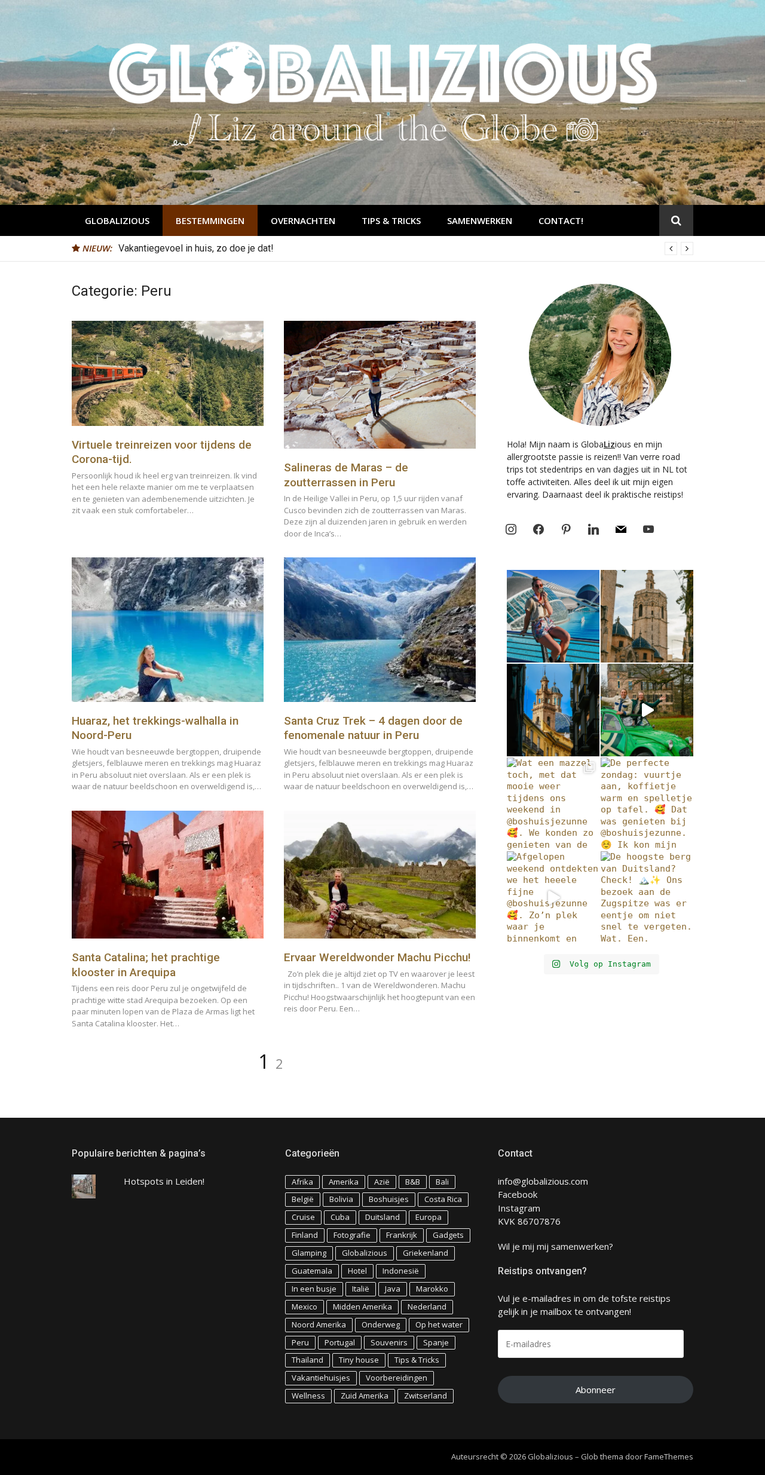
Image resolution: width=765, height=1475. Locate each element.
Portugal (340, 1342)
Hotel (357, 1270)
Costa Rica (443, 1199)
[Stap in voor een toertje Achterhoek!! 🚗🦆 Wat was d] (647, 710)
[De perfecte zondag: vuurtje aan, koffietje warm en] (647, 804)
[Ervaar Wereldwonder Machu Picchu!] (380, 875)
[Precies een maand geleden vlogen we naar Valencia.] (553, 710)
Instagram (519, 1208)
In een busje (314, 1288)
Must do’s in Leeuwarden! (171, 248)
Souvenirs (389, 1342)
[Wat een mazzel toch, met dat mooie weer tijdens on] (553, 804)
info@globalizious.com (543, 1181)
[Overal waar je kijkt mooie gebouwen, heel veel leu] (647, 616)
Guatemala (312, 1270)
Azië (382, 1181)
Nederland (427, 1306)
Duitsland (382, 1217)
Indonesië (400, 1270)
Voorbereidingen (396, 1377)
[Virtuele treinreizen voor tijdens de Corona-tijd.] (168, 373)
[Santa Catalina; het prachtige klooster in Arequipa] (168, 875)
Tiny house (359, 1359)
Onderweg (381, 1324)
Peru (300, 1342)
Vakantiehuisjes (321, 1377)
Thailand (307, 1359)
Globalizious (117, 220)
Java (392, 1288)
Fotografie (352, 1234)
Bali (442, 1181)
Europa (428, 1217)
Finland (305, 1234)
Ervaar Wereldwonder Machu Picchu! (377, 957)
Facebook (517, 1194)
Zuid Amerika (364, 1395)
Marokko (432, 1288)
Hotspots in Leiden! (164, 1181)
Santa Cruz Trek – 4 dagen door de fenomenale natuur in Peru (373, 728)
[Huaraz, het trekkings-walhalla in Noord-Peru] (168, 629)
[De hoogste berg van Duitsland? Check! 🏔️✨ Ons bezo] (647, 897)
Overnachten (303, 220)
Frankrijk (401, 1234)
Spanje (436, 1342)
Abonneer (596, 1390)
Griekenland (425, 1252)
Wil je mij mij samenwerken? (555, 1246)
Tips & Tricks (391, 220)
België (303, 1199)
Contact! (560, 220)
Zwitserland (425, 1395)
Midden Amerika (362, 1306)
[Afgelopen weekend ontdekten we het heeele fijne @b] (553, 897)
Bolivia (341, 1199)
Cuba (340, 1217)
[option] (405, 248)
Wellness (308, 1395)
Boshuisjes (389, 1199)
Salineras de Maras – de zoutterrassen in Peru (346, 475)
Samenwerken (479, 220)
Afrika (302, 1181)
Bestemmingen (210, 220)
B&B (412, 1181)
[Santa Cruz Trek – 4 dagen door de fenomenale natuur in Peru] (380, 629)
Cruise (303, 1217)
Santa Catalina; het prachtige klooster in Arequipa (146, 964)
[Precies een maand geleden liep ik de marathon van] (553, 616)
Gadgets (448, 1234)
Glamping (309, 1252)
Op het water (439, 1324)
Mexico (304, 1306)
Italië (360, 1288)
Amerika (344, 1181)
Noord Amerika (319, 1324)
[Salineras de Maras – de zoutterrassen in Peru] (380, 385)
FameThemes (668, 1456)
